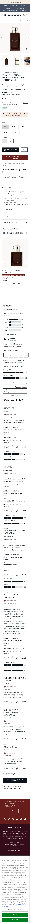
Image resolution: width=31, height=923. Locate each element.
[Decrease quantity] (4, 141)
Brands (10, 21)
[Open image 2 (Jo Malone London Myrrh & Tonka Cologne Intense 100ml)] (17, 61)
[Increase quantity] (16, 141)
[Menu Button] (2, 15)
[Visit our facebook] (4, 819)
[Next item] (26, 262)
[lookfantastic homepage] (14, 15)
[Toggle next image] (28, 37)
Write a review (6, 94)
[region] (15, 889)
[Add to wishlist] (24, 149)
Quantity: (5, 137)
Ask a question (16, 94)
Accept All (15, 919)
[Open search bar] (5, 15)
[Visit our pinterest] (25, 819)
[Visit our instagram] (13, 819)
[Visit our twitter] (9, 819)
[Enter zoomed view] (26, 49)
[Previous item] (3, 262)
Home (4, 21)
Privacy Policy (20, 904)
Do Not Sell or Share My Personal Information (14, 845)
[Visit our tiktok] (21, 819)
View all (25, 103)
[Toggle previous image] (1, 37)
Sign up (14, 811)
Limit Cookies (15, 914)
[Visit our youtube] (17, 819)
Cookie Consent (15, 842)
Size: (3, 123)
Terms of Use (5, 906)
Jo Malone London (19, 21)
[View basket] (27, 15)
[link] (23, 15)
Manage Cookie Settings (14, 909)
